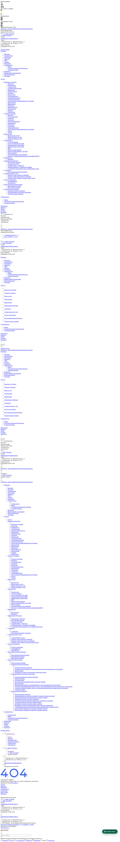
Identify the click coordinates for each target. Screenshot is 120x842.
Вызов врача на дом (14, 135)
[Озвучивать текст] (2, 23)
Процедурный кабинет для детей (17, 151)
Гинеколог (11, 118)
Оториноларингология (14, 88)
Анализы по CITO (13, 164)
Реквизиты (7, 63)
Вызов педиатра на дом (15, 139)
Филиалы (7, 54)
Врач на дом (8, 134)
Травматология (12, 91)
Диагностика (8, 140)
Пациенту (7, 59)
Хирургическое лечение (11, 189)
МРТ (9, 148)
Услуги (3, 79)
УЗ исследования (13, 142)
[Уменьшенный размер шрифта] (1, 3)
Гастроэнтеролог (13, 117)
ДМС (5, 60)
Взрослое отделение (10, 82)
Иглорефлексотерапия (14, 186)
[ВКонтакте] (1, 224)
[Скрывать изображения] (1, 20)
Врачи (9, 66)
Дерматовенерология (14, 98)
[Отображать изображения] (2, 18)
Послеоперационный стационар (17, 172)
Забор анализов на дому (15, 137)
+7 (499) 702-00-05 (8, 34)
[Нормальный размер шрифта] (2, 5)
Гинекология (11, 85)
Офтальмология (12, 107)
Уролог (10, 131)
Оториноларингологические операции (19, 192)
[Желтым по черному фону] (1, 12)
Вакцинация (8, 157)
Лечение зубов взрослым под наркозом (19, 176)
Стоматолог (11, 126)
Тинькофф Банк (12, 181)
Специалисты (8, 65)
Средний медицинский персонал (18, 68)
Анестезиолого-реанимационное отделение (21, 101)
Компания (4, 787)
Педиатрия (11, 124)
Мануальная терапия (14, 187)
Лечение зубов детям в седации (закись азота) (21, 178)
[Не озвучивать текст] (1, 25)
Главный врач (8, 55)
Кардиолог (11, 120)
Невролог (11, 115)
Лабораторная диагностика (16, 146)
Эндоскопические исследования (17, 154)
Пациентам (4, 206)
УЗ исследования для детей (16, 143)
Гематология (11, 94)
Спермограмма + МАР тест (16, 165)
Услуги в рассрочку (10, 180)
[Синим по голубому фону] (1, 14)
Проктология (12, 109)
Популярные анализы (14, 162)
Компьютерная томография (16, 145)
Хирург (10, 132)
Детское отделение (10, 113)
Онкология (11, 105)
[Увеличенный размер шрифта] (2, 7)
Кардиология (12, 102)
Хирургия (11, 83)
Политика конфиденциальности (10, 824)
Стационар (7, 170)
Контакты (4, 212)
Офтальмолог (12, 123)
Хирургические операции (15, 194)
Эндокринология (13, 96)
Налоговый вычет (9, 74)
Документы (7, 57)
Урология (10, 93)
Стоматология (12, 87)
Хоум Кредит (12, 183)
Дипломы (7, 76)
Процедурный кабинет (14, 150)
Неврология (11, 90)
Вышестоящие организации (12, 73)
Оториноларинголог (14, 121)
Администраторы (13, 70)
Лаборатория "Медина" (11, 161)
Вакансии (7, 71)
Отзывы (6, 62)
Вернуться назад (6, 783)
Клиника (3, 51)
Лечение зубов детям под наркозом (18, 175)
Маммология (11, 104)
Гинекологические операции (16, 191)
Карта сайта (4, 792)
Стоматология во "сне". (11, 173)
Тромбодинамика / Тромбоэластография (20, 167)
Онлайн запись (5, 49)
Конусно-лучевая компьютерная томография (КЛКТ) (23, 156)
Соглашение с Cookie (27, 824)
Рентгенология (12, 153)
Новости (3, 207)
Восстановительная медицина (13, 184)
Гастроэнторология (13, 99)
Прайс (2, 209)
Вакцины (10, 159)
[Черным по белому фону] (1, 10)
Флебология (11, 112)
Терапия (10, 110)
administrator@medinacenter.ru (9, 38)
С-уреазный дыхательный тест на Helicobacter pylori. (23, 168)
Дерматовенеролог (13, 128)
